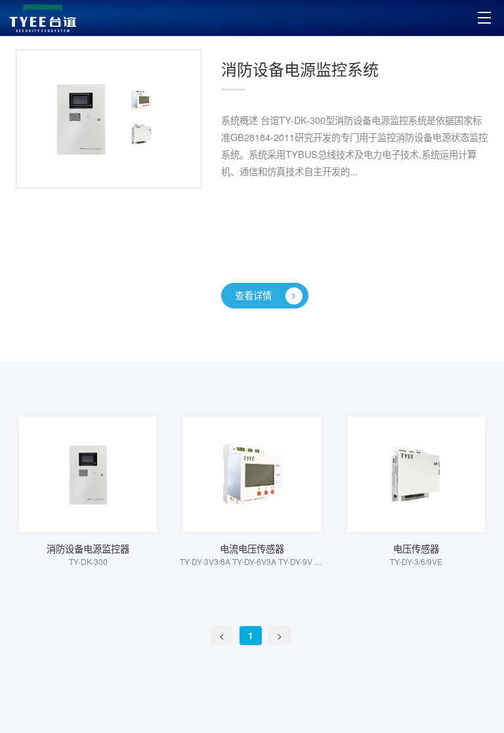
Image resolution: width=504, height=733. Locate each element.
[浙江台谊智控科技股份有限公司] (42, 18)
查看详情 (253, 295)
